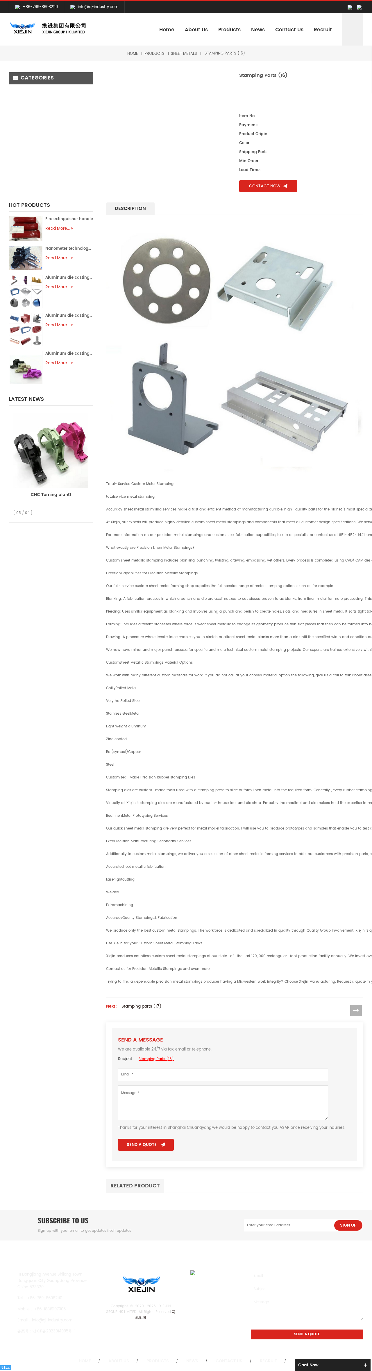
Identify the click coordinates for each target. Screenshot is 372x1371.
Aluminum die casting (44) (69, 316)
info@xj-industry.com (98, 7)
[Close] (365, 107)
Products (229, 30)
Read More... (57, 228)
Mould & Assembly (31, 150)
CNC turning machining (36, 107)
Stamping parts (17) (141, 1006)
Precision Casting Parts (36, 140)
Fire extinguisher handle (69, 219)
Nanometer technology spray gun (69, 249)
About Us (196, 30)
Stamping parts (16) (225, 53)
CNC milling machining (35, 100)
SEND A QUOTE (142, 1144)
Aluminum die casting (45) (69, 278)
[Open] (365, 75)
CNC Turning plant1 (51, 494)
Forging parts (26, 134)
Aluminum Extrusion (32, 160)
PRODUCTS (154, 54)
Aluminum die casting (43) (69, 354)
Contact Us (289, 30)
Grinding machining (32, 114)
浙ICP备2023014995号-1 (54, 1331)
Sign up (348, 1225)
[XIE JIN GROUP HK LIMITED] (47, 28)
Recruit (323, 30)
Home (166, 30)
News (258, 30)
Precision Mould (28, 167)
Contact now (264, 186)
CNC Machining (28, 90)
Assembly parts (27, 174)
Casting (20, 124)
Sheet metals (184, 54)
